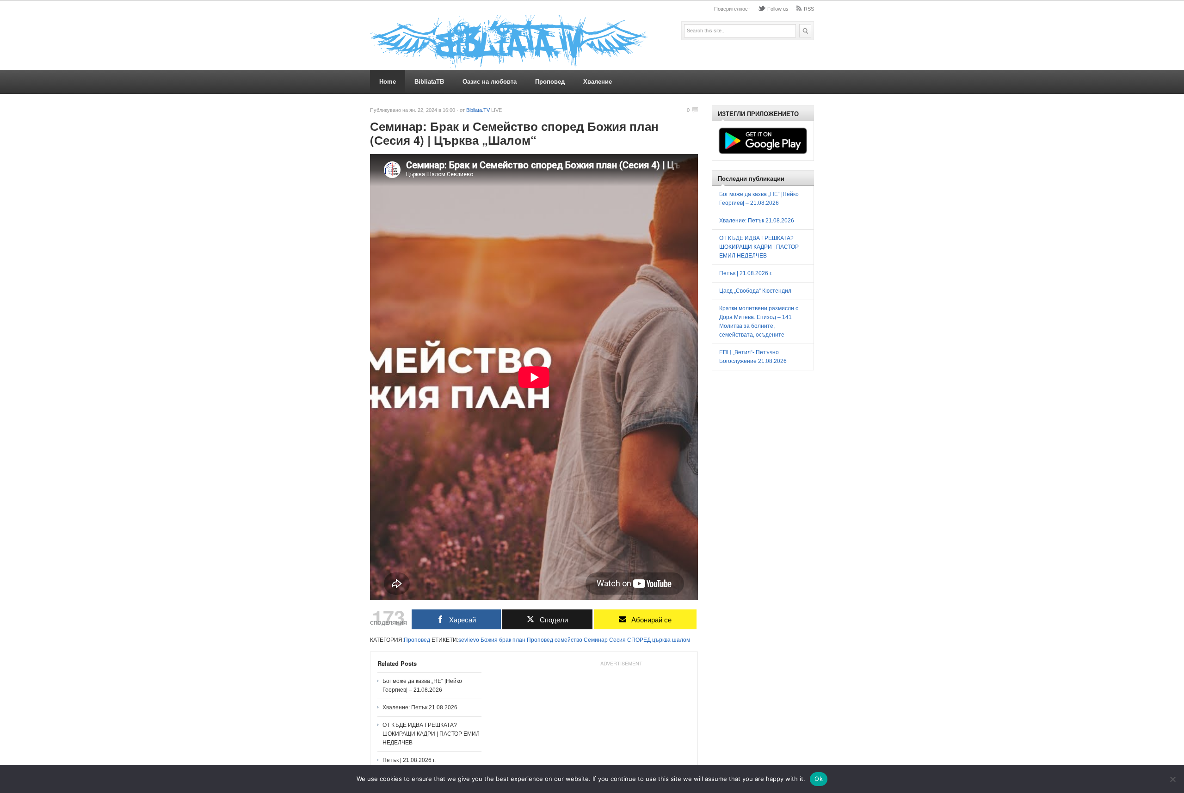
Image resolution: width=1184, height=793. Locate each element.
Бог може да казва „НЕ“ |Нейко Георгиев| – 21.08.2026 (422, 685)
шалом (681, 640)
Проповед (550, 81)
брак (505, 640)
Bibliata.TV (478, 110)
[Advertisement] (621, 728)
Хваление (597, 81)
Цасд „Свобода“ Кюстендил (755, 291)
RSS (809, 9)
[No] (1172, 779)
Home (387, 81)
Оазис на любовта (489, 81)
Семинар (596, 640)
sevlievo (468, 640)
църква (661, 640)
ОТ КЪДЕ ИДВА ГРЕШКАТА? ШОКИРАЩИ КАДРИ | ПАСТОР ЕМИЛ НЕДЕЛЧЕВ (431, 734)
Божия (489, 640)
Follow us (778, 9)
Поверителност (732, 9)
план (518, 640)
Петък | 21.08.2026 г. (409, 760)
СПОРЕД (639, 640)
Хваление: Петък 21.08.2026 (419, 707)
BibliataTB (429, 81)
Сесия (617, 640)
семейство (568, 640)
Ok (818, 778)
